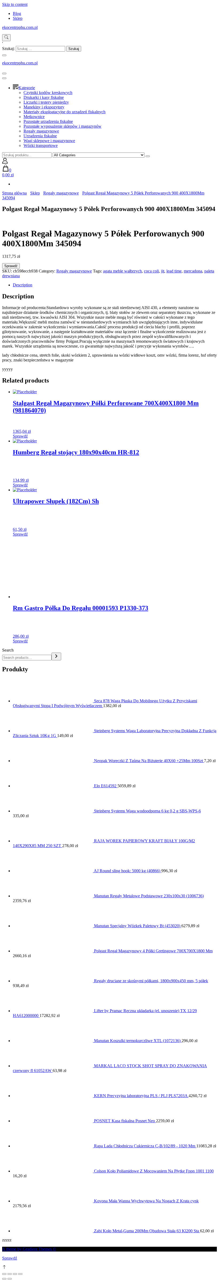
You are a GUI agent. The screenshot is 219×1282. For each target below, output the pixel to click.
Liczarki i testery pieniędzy (46, 102)
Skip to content (15, 4)
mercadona (193, 271)
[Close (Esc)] (4, 1274)
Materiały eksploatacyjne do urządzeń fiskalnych (64, 112)
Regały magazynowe (41, 131)
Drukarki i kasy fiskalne (44, 97)
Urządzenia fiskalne (40, 136)
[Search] (56, 656)
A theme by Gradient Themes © (29, 1249)
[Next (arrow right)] (9, 1279)
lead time (174, 271)
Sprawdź (11, 266)
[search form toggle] (6, 37)
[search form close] (4, 55)
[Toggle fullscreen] (15, 1274)
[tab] (115, 285)
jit (162, 271)
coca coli (151, 271)
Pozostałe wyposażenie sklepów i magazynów (62, 126)
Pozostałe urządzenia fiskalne (48, 121)
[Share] (9, 1274)
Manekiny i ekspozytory (44, 107)
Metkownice (34, 116)
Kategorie (26, 87)
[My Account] (5, 162)
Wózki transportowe (41, 145)
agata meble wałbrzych (122, 271)
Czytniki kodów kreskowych (48, 92)
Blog (17, 13)
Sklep (17, 18)
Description (22, 285)
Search (8, 650)
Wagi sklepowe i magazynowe (49, 140)
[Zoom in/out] (20, 1274)
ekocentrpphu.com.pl (20, 27)
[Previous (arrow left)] (4, 1279)
